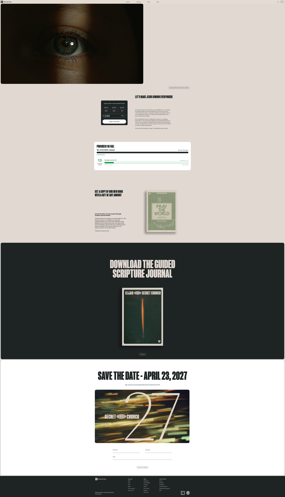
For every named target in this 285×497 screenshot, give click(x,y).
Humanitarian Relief (163, 486)
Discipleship (161, 484)
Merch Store (146, 492)
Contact (145, 486)
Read (129, 482)
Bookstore (146, 490)
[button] (278, 2)
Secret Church (131, 490)
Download (142, 354)
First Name (115, 449)
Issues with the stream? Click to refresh (179, 87)
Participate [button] (138, 1)
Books (129, 486)
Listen (129, 484)
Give (282, 1)
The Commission (131, 488)
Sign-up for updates (142, 467)
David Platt (146, 484)
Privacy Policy (146, 488)
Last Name (147, 449)
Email (114, 456)
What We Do (146, 480)
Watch (129, 480)
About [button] (158, 1)
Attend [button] (148, 1)
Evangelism (161, 482)
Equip (160, 490)
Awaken (160, 480)
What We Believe (147, 482)
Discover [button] (128, 1)
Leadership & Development (164, 488)
